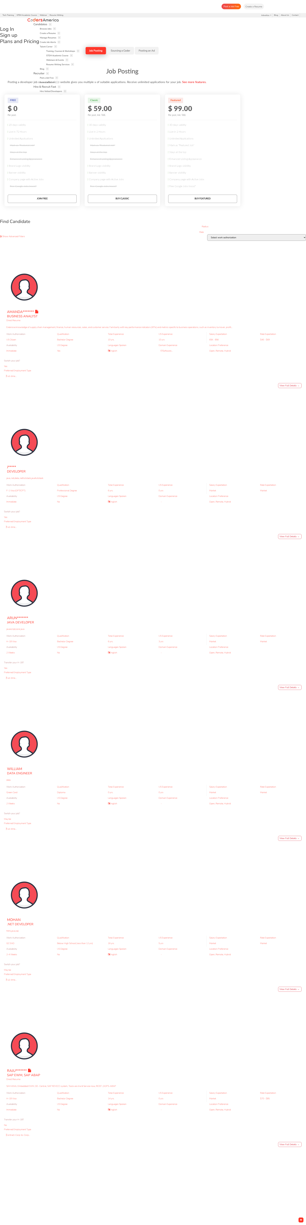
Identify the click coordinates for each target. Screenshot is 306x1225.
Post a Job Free (231, 6)
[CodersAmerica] (154, 20)
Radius (205, 226)
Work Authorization (15, 334)
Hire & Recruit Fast (44, 87)
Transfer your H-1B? (14, 662)
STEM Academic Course (27, 15)
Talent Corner (46, 46)
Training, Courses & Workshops (60, 51)
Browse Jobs (45, 28)
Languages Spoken (117, 345)
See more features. (194, 82)
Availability (11, 345)
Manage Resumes (48, 37)
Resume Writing (56, 15)
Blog (276, 15)
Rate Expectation (268, 334)
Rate (201, 232)
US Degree (62, 345)
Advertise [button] (265, 15)
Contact (295, 15)
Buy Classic (122, 199)
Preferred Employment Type (17, 370)
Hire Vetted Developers (51, 91)
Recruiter (38, 73)
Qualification (63, 334)
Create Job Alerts (48, 42)
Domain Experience (168, 345)
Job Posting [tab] (95, 50)
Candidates (40, 24)
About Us (285, 15)
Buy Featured (203, 199)
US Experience (165, 334)
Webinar (43, 15)
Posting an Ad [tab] (147, 50)
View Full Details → (289, 385)
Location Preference (218, 345)
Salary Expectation (218, 334)
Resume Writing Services (57, 64)
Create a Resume (48, 33)
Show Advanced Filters (13, 236)
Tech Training (8, 15)
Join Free (42, 199)
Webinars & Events (55, 60)
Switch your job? (12, 360)
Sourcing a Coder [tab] (120, 50)
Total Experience (116, 334)
